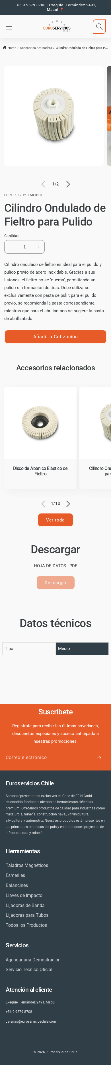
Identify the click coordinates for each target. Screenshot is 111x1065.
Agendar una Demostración (33, 960)
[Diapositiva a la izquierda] (43, 184)
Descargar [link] (56, 582)
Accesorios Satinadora (36, 48)
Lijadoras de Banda (25, 905)
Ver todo (55, 520)
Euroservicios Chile (62, 1052)
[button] (8, 26)
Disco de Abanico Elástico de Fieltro (40, 471)
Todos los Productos (26, 925)
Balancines (17, 885)
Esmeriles (15, 875)
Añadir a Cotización (55, 336)
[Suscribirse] (98, 757)
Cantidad (11, 236)
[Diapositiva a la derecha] (68, 184)
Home (12, 48)
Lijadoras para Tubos (27, 915)
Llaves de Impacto (24, 895)
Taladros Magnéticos (27, 865)
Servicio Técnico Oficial (29, 969)
